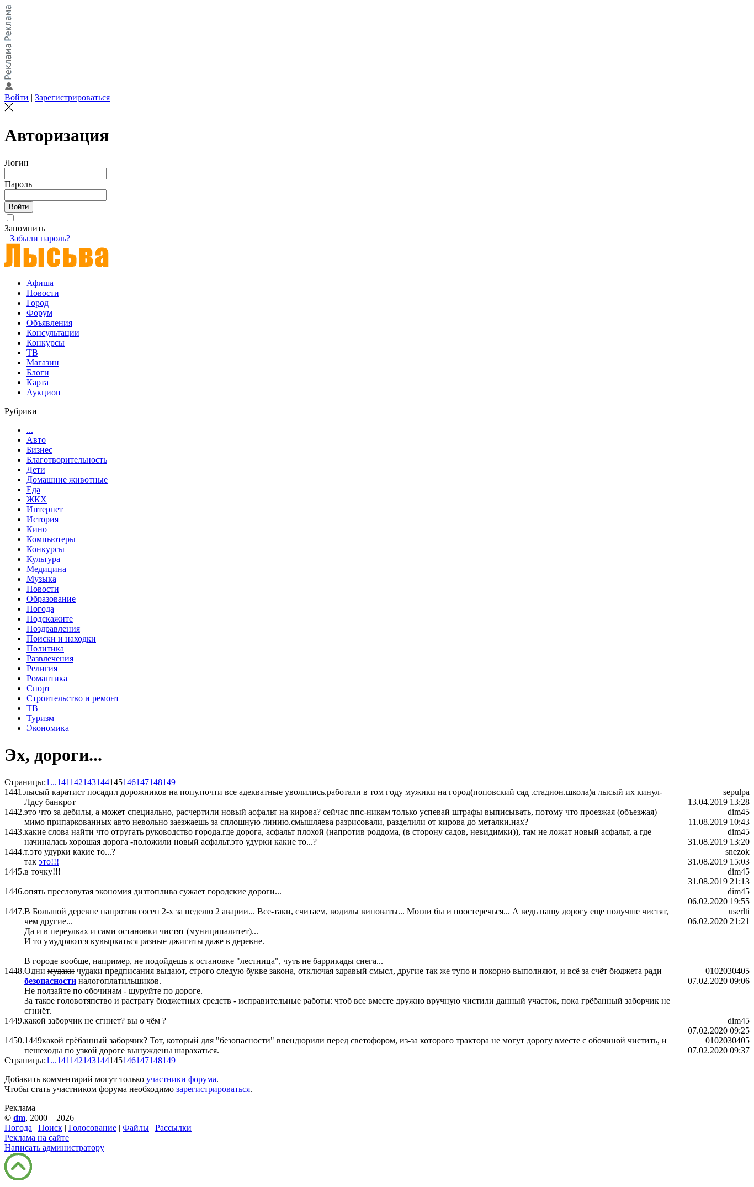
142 (76, 782)
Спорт (38, 688)
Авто (36, 439)
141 (63, 782)
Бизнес (39, 449)
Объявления (49, 322)
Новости (42, 293)
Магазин (42, 362)
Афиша (40, 283)
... (29, 429)
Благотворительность (66, 459)
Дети (35, 469)
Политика (45, 648)
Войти (16, 97)
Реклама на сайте (36, 1137)
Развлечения (49, 658)
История (42, 519)
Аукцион (43, 392)
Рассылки (173, 1127)
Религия (41, 668)
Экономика (47, 728)
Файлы (136, 1127)
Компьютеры (51, 539)
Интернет (44, 509)
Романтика (46, 678)
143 (89, 782)
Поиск (50, 1127)
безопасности (50, 980)
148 (155, 782)
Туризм (40, 718)
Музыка (41, 579)
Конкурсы (45, 342)
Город (37, 303)
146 (129, 782)
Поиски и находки (61, 638)
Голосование (92, 1127)
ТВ (32, 352)
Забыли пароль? (40, 238)
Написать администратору (54, 1147)
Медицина (46, 569)
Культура (43, 559)
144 (102, 782)
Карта (37, 382)
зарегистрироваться (213, 1089)
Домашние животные (67, 479)
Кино (36, 529)
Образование (51, 598)
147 (142, 782)
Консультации (52, 332)
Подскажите (49, 618)
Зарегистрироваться (72, 97)
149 (169, 782)
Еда (33, 489)
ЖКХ (36, 499)
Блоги (37, 372)
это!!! (49, 861)
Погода (40, 608)
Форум (39, 312)
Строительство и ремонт (72, 698)
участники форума (181, 1079)
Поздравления (53, 628)
